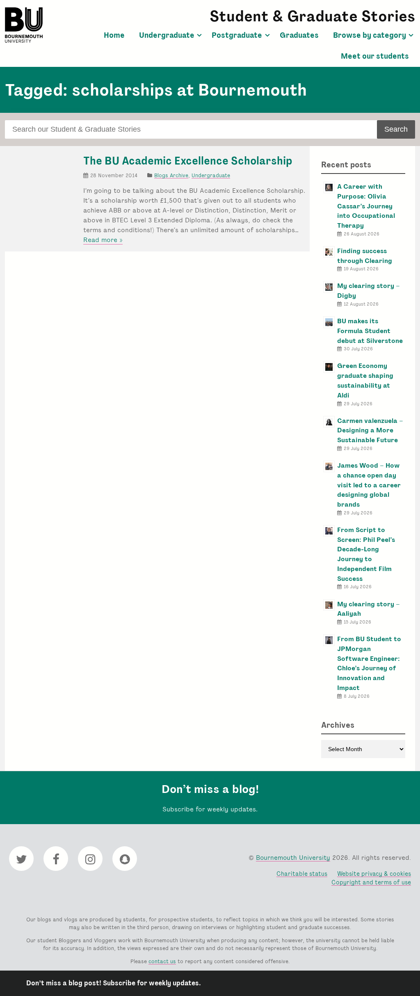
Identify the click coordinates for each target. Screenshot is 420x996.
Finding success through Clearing (364, 256)
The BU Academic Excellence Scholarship (187, 161)
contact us (162, 961)
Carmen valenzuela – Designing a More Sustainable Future (370, 430)
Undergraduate (166, 35)
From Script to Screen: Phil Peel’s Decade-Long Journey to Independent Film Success (366, 554)
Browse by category (369, 35)
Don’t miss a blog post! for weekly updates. (113, 983)
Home (114, 35)
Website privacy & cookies (374, 873)
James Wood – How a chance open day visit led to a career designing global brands (369, 485)
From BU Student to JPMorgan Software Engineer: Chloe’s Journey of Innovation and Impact (369, 663)
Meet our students (375, 56)
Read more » (103, 240)
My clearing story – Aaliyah (368, 609)
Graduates (299, 35)
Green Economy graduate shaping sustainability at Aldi (365, 380)
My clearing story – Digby (368, 290)
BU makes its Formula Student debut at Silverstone (370, 331)
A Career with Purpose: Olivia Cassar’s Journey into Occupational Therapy (366, 206)
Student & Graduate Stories (312, 16)
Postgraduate (237, 35)
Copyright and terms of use (371, 882)
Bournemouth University (24, 25)
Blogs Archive (171, 175)
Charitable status (301, 873)
